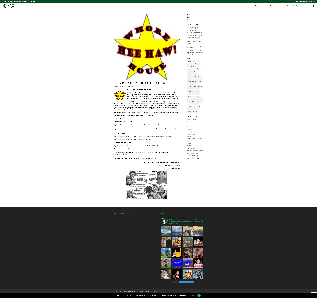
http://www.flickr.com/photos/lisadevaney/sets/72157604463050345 (136, 146)
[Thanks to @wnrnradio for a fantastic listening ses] (166, 274)
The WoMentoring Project (195, 150)
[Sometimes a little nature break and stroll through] (166, 253)
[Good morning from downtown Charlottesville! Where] (188, 263)
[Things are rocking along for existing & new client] (177, 253)
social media (199, 101)
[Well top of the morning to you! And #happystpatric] (177, 274)
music (194, 96)
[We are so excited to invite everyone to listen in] (166, 242)
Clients (286, 6)
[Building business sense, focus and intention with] (166, 263)
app (194, 61)
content (197, 73)
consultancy (190, 73)
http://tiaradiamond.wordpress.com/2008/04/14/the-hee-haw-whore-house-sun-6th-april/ (143, 136)
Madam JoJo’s (151, 96)
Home (248, 6)
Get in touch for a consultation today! (305, 1)
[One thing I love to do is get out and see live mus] (166, 231)
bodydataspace (191, 66)
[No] (315, 295)
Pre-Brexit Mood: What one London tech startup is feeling (194, 52)
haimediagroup (191, 84)
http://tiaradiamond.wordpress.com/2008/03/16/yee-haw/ (132, 139)
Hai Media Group (192, 86)
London (197, 91)
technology (196, 109)
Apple (197, 61)
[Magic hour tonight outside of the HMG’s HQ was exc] (198, 274)
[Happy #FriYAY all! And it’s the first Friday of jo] (198, 263)
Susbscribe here (192, 20)
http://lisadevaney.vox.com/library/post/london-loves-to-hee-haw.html (136, 125)
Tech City (190, 109)
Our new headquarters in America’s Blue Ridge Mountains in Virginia (194, 37)
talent (194, 106)
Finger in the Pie (132, 96)
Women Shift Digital (193, 156)
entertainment (191, 79)
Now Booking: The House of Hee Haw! (140, 83)
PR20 (192, 99)
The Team (296, 6)
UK (196, 111)
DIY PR (199, 76)
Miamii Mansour (196, 94)
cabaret (198, 68)
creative (190, 76)
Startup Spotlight (192, 148)
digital (194, 76)
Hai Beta (189, 129)
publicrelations (191, 101)
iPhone (189, 89)
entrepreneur (199, 79)
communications (191, 71)
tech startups (191, 111)
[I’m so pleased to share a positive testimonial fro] (177, 242)
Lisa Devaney (119, 86)
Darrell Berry (119, 152)
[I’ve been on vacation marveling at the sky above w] (177, 231)
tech (198, 106)
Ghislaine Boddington (193, 81)
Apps (188, 122)
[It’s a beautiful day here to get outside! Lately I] (198, 231)
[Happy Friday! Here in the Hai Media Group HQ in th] (198, 242)
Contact (306, 6)
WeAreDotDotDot (192, 153)
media (189, 94)
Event (189, 127)
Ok (199, 295)
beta (193, 63)
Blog (256, 6)
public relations (198, 99)
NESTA (198, 96)
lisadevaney (195, 89)
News (133, 86)
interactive (199, 86)
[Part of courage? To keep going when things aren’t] (177, 263)
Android (189, 61)
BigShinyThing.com (121, 154)
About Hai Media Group (270, 6)
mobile (189, 96)
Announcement (192, 119)
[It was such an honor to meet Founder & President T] (198, 253)
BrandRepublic (191, 68)
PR (188, 99)
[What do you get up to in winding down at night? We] (188, 242)
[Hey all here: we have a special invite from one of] (188, 274)
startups (189, 106)
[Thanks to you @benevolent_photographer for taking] (188, 253)
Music (189, 143)
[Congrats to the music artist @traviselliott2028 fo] (188, 231)
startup (196, 104)
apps (189, 63)
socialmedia (191, 104)
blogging (197, 63)
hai (200, 81)
